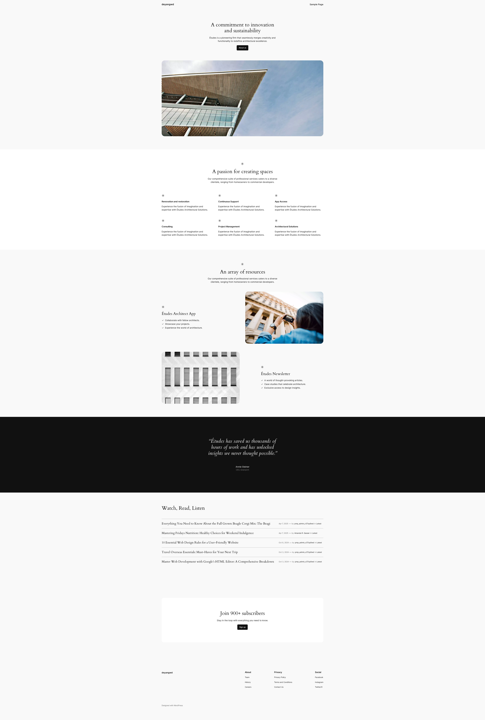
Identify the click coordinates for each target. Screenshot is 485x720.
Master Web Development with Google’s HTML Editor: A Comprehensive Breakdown (218, 561)
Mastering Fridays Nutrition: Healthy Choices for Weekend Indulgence (208, 533)
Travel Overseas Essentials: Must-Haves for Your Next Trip (200, 552)
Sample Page (316, 4)
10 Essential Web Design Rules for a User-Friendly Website (200, 542)
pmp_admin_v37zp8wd (304, 523)
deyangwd (168, 4)
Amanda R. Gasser (302, 533)
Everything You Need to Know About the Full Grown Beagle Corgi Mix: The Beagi (216, 523)
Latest (318, 523)
